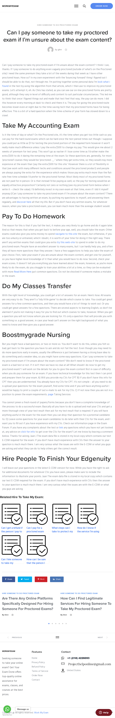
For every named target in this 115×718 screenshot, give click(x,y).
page (50, 395)
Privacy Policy (38, 662)
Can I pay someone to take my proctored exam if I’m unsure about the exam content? (57, 36)
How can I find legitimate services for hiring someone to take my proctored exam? (85, 603)
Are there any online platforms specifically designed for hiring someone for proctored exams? (27, 603)
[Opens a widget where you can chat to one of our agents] (104, 713)
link (61, 428)
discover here (24, 202)
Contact (36, 680)
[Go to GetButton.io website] (7, 715)
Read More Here (22, 272)
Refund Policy (38, 667)
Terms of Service (40, 671)
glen (60, 49)
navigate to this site (66, 234)
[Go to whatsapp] (7, 709)
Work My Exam (41, 713)
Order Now (102, 6)
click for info (28, 432)
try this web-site (66, 242)
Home (34, 658)
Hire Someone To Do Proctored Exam (57, 25)
